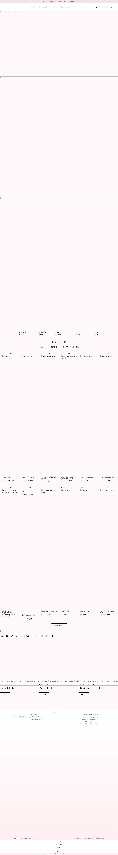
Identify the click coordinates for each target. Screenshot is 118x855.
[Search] (95, 7)
